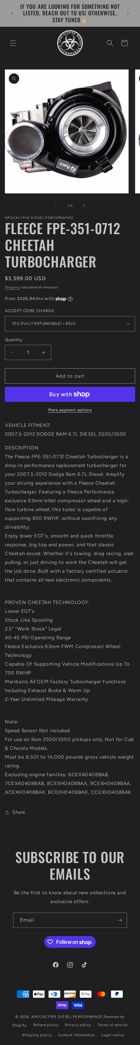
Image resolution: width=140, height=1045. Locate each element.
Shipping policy (37, 1035)
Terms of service (113, 1025)
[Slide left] (56, 205)
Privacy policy (78, 1025)
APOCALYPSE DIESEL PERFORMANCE (67, 1017)
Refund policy (46, 1025)
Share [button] (18, 812)
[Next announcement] (128, 13)
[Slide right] (84, 205)
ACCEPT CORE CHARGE (29, 310)
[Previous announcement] (12, 13)
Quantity (13, 339)
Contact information (76, 1035)
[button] (13, 43)
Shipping (12, 287)
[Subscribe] (119, 920)
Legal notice (112, 1035)
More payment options (70, 410)
